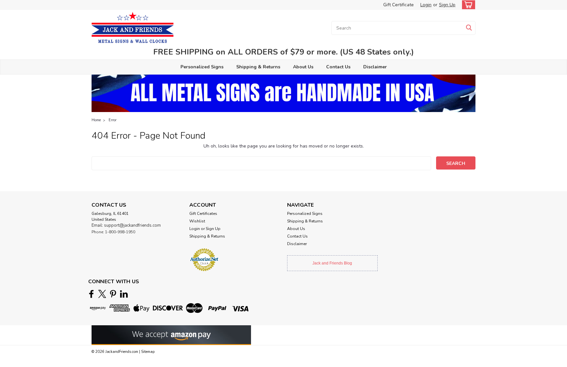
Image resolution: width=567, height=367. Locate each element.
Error (112, 120)
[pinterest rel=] (113, 294)
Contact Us (338, 67)
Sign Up (447, 5)
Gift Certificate (398, 5)
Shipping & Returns (258, 67)
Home (96, 120)
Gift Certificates (203, 213)
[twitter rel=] (102, 294)
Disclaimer (375, 67)
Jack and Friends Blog (332, 263)
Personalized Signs (201, 67)
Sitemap (148, 351)
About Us (303, 67)
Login (425, 5)
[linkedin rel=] (124, 294)
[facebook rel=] (91, 294)
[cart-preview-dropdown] (467, 4)
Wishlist (197, 221)
